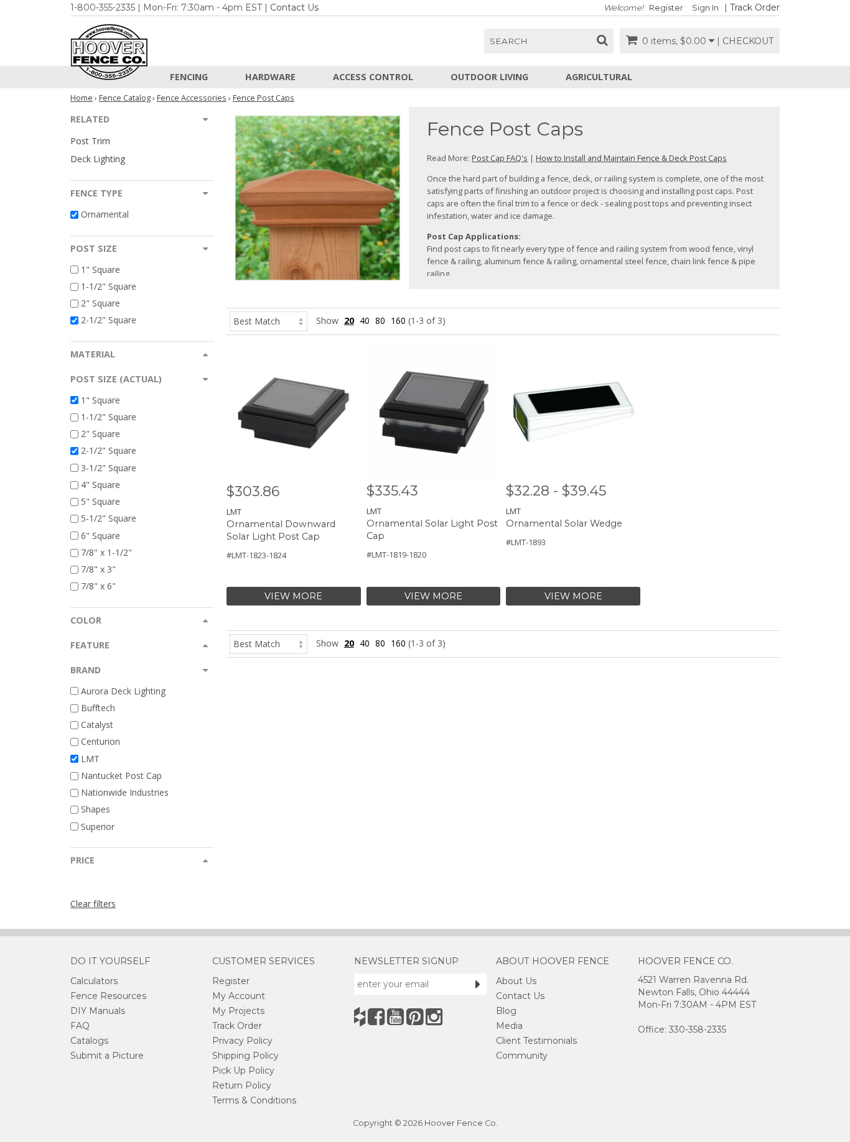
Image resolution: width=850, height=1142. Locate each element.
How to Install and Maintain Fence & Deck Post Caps (631, 157)
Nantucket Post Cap (121, 775)
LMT (90, 759)
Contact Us (294, 7)
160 (398, 320)
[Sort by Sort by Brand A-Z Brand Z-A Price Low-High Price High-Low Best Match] (268, 320)
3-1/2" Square (108, 468)
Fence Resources (108, 996)
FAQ (80, 1025)
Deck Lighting (97, 159)
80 (380, 320)
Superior (97, 826)
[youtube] (395, 1017)
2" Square (100, 303)
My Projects (238, 1010)
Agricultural (599, 77)
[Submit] (478, 984)
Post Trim (90, 141)
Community (522, 1055)
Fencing (189, 77)
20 (349, 320)
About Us (516, 981)
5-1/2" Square (108, 519)
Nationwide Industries (125, 792)
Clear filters (93, 903)
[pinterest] (414, 1017)
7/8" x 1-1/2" (106, 552)
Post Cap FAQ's (500, 157)
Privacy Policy (242, 1040)
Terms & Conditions (254, 1100)
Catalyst (97, 724)
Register (666, 7)
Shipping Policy (245, 1055)
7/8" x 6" (98, 586)
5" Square (100, 501)
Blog (506, 1010)
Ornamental (105, 215)
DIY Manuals (97, 1010)
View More (293, 596)
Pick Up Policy (243, 1070)
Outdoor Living (489, 77)
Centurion (100, 742)
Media (509, 1025)
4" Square (100, 484)
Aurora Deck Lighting (123, 691)
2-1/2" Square (108, 320)
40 (365, 320)
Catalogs (89, 1040)
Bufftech (98, 708)
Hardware (270, 77)
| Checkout (745, 41)
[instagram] (434, 1017)
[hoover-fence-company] (359, 1017)
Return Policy (241, 1085)
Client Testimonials (536, 1040)
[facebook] (376, 1017)
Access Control (373, 77)
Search (509, 41)
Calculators (94, 981)
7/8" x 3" (98, 569)
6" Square (100, 535)
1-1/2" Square (108, 286)
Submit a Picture (107, 1055)
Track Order (755, 7)
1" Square (100, 269)
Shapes (95, 810)
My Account (238, 996)
